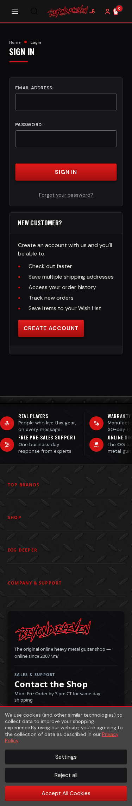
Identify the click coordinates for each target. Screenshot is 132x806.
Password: (29, 125)
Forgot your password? (66, 195)
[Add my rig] (92, 11)
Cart (119, 8)
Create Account (51, 328)
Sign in (66, 172)
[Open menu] (14, 11)
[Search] (34, 11)
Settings (66, 756)
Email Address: (34, 88)
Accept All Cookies (66, 793)
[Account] (107, 11)
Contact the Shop (51, 684)
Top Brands (23, 485)
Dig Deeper (22, 550)
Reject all (66, 775)
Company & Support (35, 583)
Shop (14, 517)
